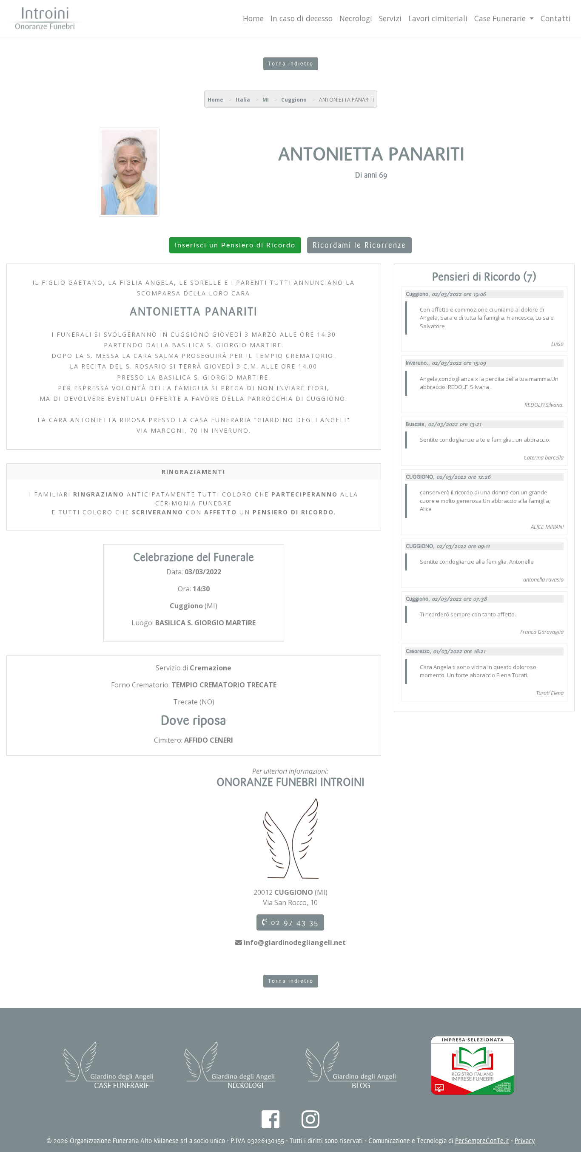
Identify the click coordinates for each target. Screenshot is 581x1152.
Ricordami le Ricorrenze (359, 245)
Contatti (556, 18)
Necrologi (355, 18)
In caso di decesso (302, 18)
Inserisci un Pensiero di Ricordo (235, 245)
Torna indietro (290, 63)
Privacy (525, 1140)
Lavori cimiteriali (437, 18)
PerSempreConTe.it (482, 1140)
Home (253, 18)
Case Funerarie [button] (501, 18)
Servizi (390, 18)
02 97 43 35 (293, 922)
